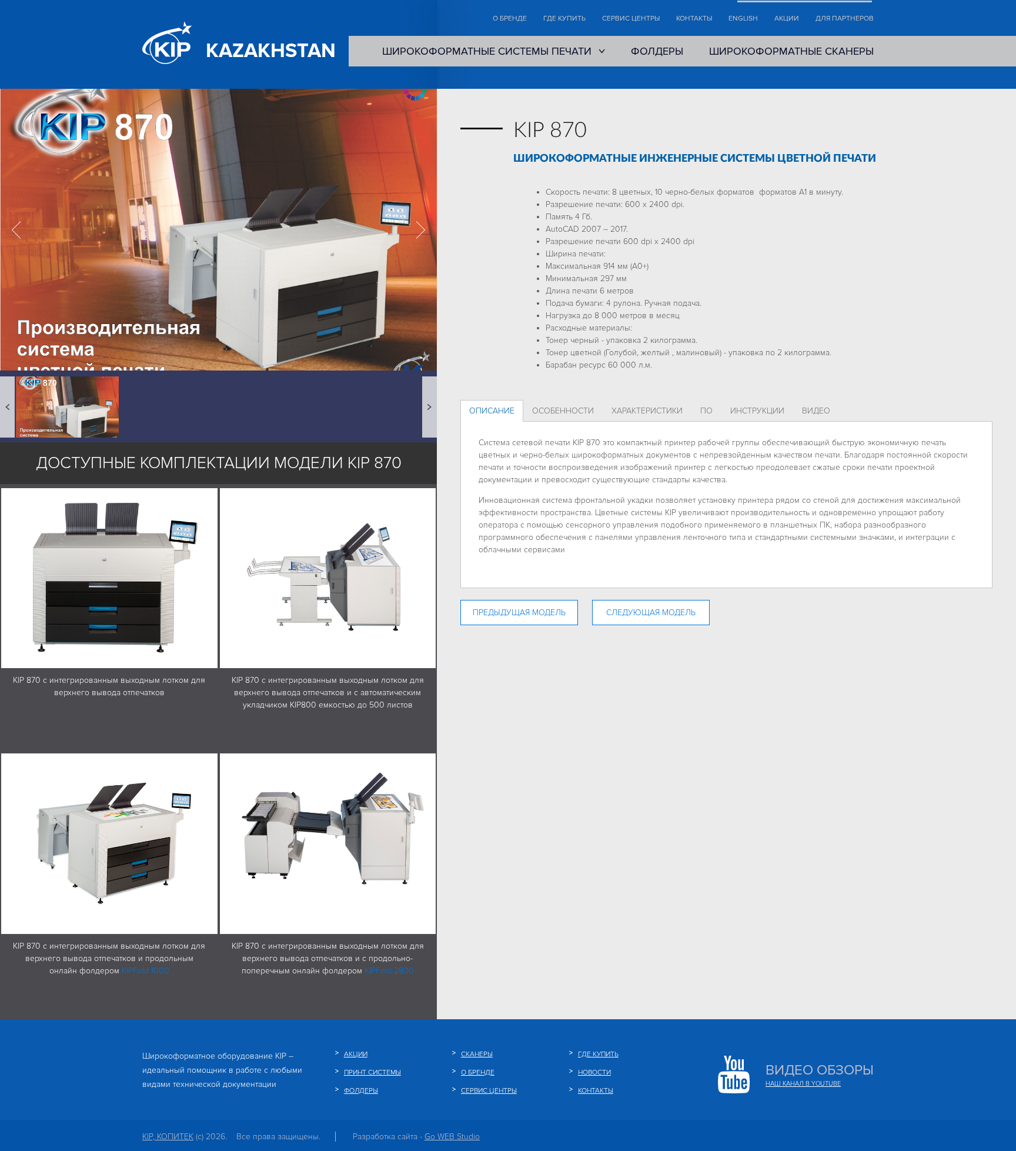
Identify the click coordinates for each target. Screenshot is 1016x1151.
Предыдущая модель (519, 613)
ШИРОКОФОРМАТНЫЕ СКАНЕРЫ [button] (791, 51)
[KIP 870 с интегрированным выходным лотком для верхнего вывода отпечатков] (109, 577)
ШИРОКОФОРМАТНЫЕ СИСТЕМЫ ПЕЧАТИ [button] (486, 51)
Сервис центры (631, 18)
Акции (786, 18)
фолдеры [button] (657, 51)
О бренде (510, 18)
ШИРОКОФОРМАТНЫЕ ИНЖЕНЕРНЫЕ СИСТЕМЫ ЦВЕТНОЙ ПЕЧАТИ (694, 159)
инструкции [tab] (757, 411)
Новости (594, 1072)
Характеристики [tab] (647, 411)
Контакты (694, 18)
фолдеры (361, 1090)
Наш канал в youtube (803, 1083)
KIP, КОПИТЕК (167, 1137)
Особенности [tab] (563, 411)
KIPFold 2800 (389, 971)
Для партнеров (845, 18)
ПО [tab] (706, 411)
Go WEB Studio (452, 1137)
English (743, 18)
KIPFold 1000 (145, 971)
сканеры (477, 1054)
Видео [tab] (816, 411)
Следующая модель (651, 613)
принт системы (372, 1072)
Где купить (564, 18)
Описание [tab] (491, 411)
